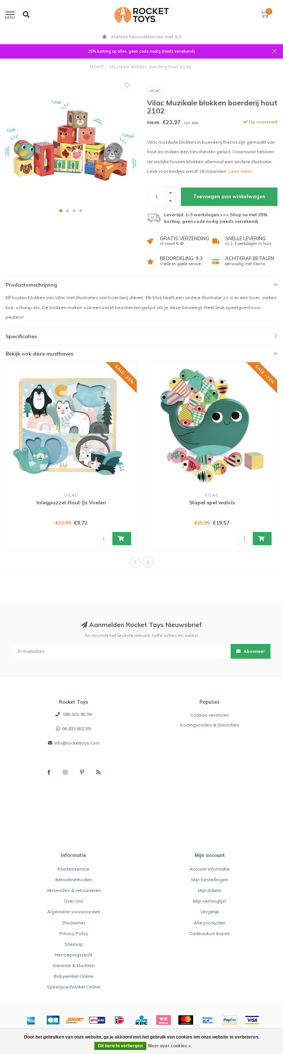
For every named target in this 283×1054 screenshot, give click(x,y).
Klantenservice (73, 869)
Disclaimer (73, 922)
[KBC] (141, 1020)
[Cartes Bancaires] (53, 1020)
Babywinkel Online (74, 976)
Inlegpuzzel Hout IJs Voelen (71, 502)
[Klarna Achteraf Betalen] (163, 1020)
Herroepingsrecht (73, 954)
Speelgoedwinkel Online (73, 987)
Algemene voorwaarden (73, 911)
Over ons (73, 901)
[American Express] (31, 1020)
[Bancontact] (208, 1020)
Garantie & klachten (73, 965)
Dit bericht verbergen (120, 1045)
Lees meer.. (241, 171)
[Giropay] (97, 1020)
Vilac (155, 90)
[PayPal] (230, 1020)
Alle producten (210, 922)
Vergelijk (209, 911)
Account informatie (209, 869)
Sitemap (73, 944)
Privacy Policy (73, 933)
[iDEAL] (119, 1020)
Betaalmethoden (73, 879)
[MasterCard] (186, 1020)
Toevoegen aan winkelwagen (229, 196)
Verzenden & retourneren (73, 890)
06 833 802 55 (76, 728)
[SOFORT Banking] (75, 1020)
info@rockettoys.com (76, 743)
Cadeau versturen (209, 715)
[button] (60, 210)
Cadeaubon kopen (209, 933)
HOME (97, 66)
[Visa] (252, 1020)
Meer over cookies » (169, 1045)
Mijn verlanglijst (209, 901)
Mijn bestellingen (209, 879)
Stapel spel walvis (212, 502)
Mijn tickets (209, 890)
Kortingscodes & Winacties (209, 725)
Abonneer (253, 651)
